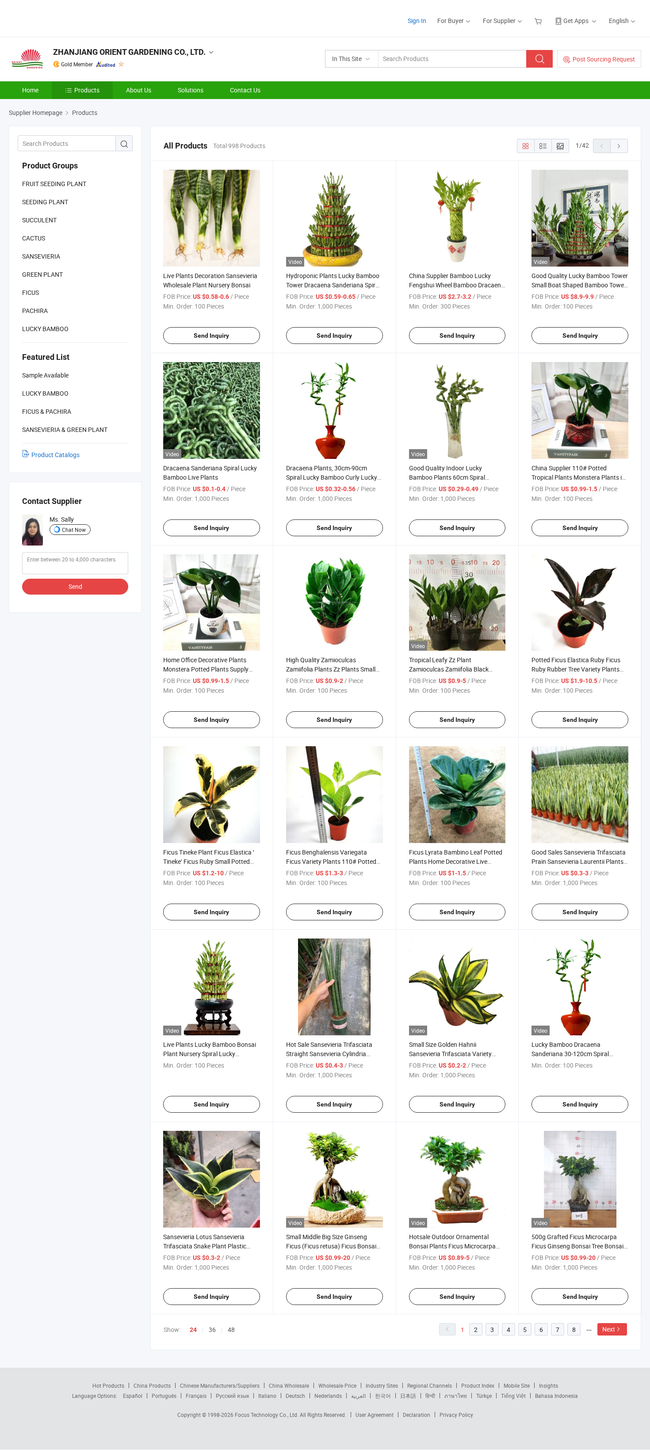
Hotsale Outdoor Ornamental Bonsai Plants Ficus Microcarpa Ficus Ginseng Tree (452, 1245)
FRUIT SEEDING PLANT (54, 183)
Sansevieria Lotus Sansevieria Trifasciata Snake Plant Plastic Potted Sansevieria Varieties (204, 1245)
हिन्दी (430, 1395)
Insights (548, 1385)
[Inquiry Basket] (539, 20)
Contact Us (245, 90)
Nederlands (328, 1395)
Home (30, 90)
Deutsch (295, 1395)
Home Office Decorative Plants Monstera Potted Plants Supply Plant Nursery (206, 669)
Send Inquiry (211, 335)
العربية (358, 1395)
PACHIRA (35, 310)
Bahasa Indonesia (556, 1395)
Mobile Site (517, 1385)
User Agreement (375, 1414)
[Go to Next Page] (619, 146)
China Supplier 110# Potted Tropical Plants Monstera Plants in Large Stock (578, 477)
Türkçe (484, 1395)
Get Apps (576, 20)
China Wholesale (289, 1385)
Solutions (190, 90)
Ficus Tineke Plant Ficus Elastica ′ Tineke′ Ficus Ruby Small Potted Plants (208, 861)
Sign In (417, 20)
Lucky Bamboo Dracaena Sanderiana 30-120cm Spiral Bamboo (570, 1053)
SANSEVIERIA (41, 256)
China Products (152, 1385)
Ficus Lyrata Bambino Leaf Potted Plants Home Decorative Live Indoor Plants (455, 861)
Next (608, 1329)
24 (193, 1329)
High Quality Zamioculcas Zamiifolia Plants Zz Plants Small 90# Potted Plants (330, 669)
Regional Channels (429, 1385)
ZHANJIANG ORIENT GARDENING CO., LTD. (129, 52)
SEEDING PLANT (45, 202)
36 (212, 1329)
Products (86, 90)
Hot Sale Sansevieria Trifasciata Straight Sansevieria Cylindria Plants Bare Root (329, 1053)
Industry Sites (382, 1385)
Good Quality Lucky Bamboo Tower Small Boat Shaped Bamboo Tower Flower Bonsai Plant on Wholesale (579, 284)
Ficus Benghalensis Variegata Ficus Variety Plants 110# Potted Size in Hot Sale (331, 861)
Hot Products (108, 1385)
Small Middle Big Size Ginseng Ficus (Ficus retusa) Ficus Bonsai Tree (331, 1245)
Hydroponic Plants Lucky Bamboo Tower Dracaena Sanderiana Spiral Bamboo (333, 284)
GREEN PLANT (42, 274)
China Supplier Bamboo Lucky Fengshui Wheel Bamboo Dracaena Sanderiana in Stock (457, 284)
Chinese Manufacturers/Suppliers (220, 1385)
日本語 (408, 1395)
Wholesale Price (337, 1385)
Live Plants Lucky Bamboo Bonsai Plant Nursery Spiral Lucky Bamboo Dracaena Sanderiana (209, 1053)
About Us (138, 90)
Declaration (416, 1414)
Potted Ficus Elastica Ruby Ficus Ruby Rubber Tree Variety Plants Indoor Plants (575, 669)
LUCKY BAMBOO (45, 328)
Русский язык (232, 1395)
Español (132, 1395)
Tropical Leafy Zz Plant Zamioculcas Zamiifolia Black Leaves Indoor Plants (449, 669)
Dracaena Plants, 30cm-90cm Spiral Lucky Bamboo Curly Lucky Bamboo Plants (331, 477)
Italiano (267, 1395)
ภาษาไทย (455, 1395)
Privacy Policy (456, 1414)
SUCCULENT (39, 220)
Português (164, 1395)
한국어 (383, 1395)
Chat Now (74, 529)
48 (231, 1329)
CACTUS (33, 238)
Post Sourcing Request (604, 59)
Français (196, 1395)
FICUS (30, 292)
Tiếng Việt (513, 1395)
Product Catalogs (55, 454)
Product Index (477, 1385)
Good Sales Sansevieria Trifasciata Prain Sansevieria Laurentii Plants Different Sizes (578, 861)
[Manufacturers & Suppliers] (65, 17)
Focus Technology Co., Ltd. (267, 1414)
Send (75, 586)
